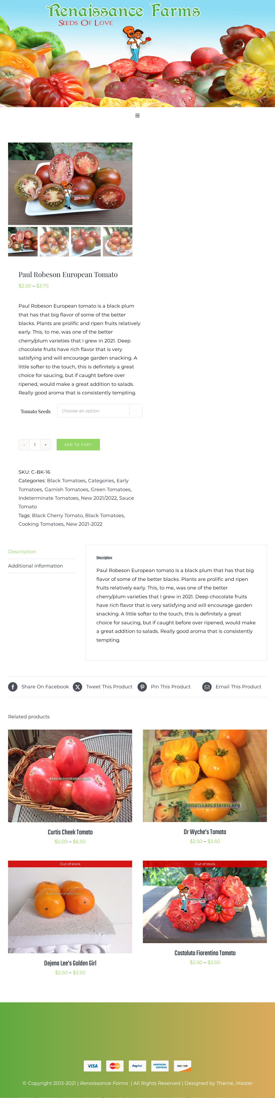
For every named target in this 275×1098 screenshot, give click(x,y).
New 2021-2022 (84, 524)
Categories (101, 481)
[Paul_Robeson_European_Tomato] (70, 184)
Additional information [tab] (35, 566)
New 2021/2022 (99, 498)
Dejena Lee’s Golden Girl (70, 963)
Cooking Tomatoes (41, 524)
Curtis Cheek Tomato (70, 832)
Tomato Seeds (35, 411)
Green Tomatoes (111, 489)
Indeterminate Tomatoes (48, 498)
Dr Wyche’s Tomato (205, 832)
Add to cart (78, 444)
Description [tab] (22, 552)
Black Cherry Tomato (57, 515)
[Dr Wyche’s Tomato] (205, 734)
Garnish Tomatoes (66, 489)
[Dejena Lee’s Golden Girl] (70, 865)
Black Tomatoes (66, 481)
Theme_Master (234, 1083)
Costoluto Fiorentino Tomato (205, 953)
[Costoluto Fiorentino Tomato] (205, 865)
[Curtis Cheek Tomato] (70, 734)
